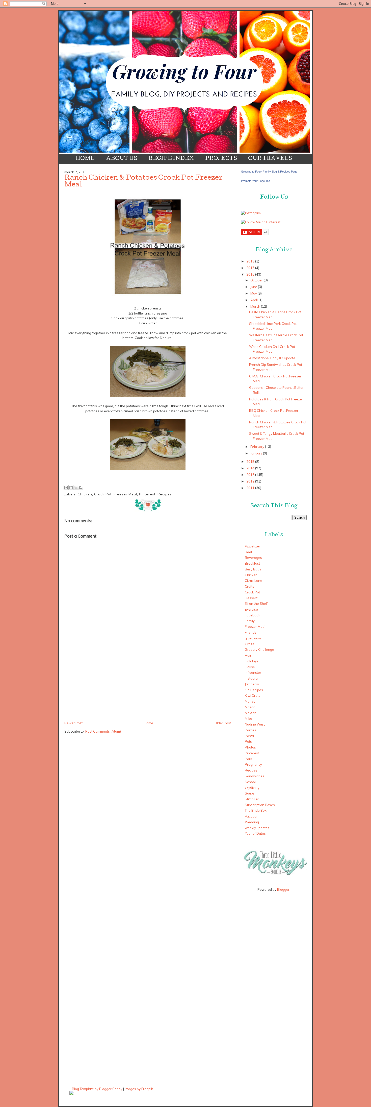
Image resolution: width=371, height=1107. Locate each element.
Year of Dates (255, 833)
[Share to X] (75, 487)
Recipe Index (171, 158)
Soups (250, 793)
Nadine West (255, 724)
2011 (250, 488)
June (253, 287)
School (250, 782)
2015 (250, 462)
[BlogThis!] (70, 487)
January (256, 453)
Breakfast (252, 563)
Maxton (250, 713)
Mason (250, 707)
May (253, 293)
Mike (248, 718)
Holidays (251, 661)
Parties (250, 730)
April (254, 300)
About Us (121, 158)
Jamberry (252, 684)
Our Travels (270, 158)
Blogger (283, 889)
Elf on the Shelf (256, 603)
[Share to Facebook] (80, 487)
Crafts (249, 586)
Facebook (252, 615)
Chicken (85, 494)
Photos (250, 747)
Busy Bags (253, 569)
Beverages (253, 558)
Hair (248, 655)
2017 (250, 268)
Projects (221, 158)
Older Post (223, 723)
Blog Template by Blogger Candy (97, 1089)
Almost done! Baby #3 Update (272, 358)
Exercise (251, 609)
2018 (250, 261)
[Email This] (66, 487)
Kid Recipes (254, 690)
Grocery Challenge (259, 649)
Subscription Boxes (260, 805)
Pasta (249, 736)
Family (250, 621)
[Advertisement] (102, 684)
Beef (248, 552)
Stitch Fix (252, 799)
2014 (250, 468)
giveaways (253, 638)
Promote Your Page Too (255, 180)
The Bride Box (256, 810)
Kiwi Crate (252, 695)
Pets (248, 741)
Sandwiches (254, 776)
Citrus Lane (253, 581)
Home (85, 158)
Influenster (253, 672)
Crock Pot (103, 494)
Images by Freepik (139, 1089)
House (250, 667)
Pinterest (147, 494)
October (256, 280)
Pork (248, 759)
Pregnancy (253, 764)
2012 (250, 481)
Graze (249, 644)
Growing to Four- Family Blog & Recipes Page (269, 171)
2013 (250, 475)
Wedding (252, 822)
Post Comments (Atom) (103, 731)
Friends (250, 632)
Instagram (252, 678)
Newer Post (73, 723)
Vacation (251, 816)
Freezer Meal (125, 494)
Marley (250, 701)
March (255, 306)
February (257, 447)
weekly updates (257, 828)
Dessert (251, 598)
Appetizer (252, 546)
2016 (250, 274)
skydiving (252, 787)
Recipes (164, 494)
